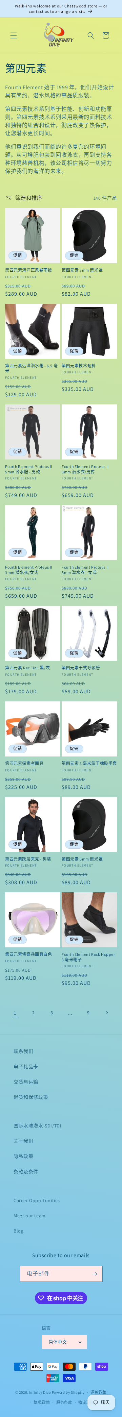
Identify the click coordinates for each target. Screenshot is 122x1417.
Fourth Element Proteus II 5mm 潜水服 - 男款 (28, 469)
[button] (13, 35)
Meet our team (30, 1216)
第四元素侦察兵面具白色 (28, 954)
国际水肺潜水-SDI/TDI (37, 1126)
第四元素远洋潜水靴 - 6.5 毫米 (31, 368)
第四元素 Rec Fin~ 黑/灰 (27, 667)
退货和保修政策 (31, 1097)
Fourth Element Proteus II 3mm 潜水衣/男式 (85, 469)
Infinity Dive (40, 1392)
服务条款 (64, 1402)
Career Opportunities (37, 1200)
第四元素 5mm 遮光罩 (82, 859)
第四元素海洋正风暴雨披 (28, 270)
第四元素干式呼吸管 (81, 667)
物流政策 (86, 1402)
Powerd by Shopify (68, 1392)
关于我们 (23, 1141)
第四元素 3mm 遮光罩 (82, 270)
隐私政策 (23, 1156)
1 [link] (15, 1013)
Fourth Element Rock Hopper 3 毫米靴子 (88, 957)
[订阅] (94, 1274)
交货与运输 (26, 1082)
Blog (18, 1231)
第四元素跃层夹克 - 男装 (28, 859)
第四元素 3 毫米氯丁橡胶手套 (89, 763)
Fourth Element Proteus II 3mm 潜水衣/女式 (28, 570)
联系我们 (23, 1051)
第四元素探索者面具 (24, 763)
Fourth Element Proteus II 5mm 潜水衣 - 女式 (85, 570)
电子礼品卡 (26, 1067)
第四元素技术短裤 (79, 365)
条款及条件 (26, 1172)
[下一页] (106, 1012)
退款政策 (99, 1392)
